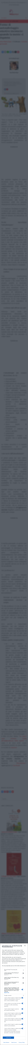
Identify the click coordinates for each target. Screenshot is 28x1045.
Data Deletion (6, 1042)
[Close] (25, 946)
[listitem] (14, 970)
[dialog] (14, 994)
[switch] (23, 973)
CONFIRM (8, 1037)
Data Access (14, 1042)
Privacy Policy (22, 1042)
